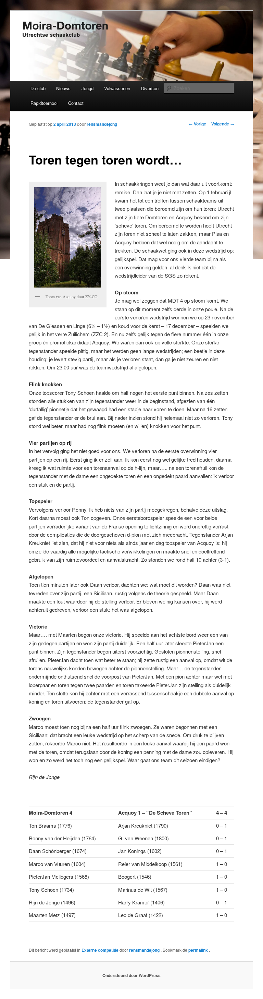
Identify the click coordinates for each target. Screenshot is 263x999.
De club (38, 88)
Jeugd (87, 88)
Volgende (222, 124)
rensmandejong (102, 124)
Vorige (197, 124)
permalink (198, 950)
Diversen (150, 88)
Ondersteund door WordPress (131, 975)
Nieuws (63, 88)
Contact (76, 103)
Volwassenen (117, 88)
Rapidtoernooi (44, 103)
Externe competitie (100, 950)
